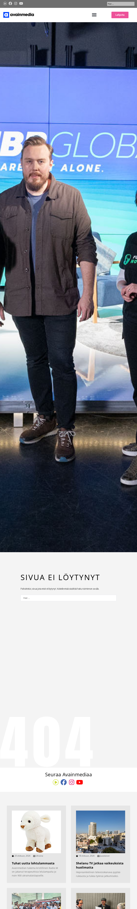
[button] (94, 15)
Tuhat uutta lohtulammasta (33, 863)
